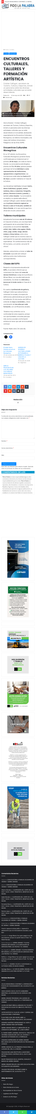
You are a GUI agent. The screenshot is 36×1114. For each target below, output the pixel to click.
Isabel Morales (5, 897)
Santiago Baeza (6, 969)
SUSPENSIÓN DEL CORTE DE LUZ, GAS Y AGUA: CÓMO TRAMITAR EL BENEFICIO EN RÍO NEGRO (17, 892)
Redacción (6, 95)
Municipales (13, 53)
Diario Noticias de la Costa (11, 1087)
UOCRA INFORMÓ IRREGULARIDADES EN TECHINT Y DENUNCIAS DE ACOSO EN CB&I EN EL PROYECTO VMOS (17, 1007)
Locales (12, 49)
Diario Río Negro (8, 1084)
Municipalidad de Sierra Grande (12, 1090)
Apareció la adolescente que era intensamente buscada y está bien (16, 930)
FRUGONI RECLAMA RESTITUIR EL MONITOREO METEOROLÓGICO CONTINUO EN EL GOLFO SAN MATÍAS (16, 1054)
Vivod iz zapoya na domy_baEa (10, 928)
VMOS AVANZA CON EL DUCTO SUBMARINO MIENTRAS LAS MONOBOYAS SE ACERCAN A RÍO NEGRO (16, 993)
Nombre (4, 441)
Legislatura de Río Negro (10, 1093)
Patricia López (5, 911)
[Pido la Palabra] (18, 8)
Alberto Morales (6, 890)
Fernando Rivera (6, 904)
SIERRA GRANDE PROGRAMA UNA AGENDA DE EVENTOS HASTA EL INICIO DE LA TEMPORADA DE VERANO (16, 1000)
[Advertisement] (18, 29)
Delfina (3, 957)
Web (2, 455)
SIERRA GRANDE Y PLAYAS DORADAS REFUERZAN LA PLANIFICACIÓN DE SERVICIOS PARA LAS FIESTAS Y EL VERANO (15, 944)
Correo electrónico (7, 448)
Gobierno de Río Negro (10, 1096)
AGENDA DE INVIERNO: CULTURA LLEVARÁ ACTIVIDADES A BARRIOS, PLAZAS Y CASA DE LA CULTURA (24, 353)
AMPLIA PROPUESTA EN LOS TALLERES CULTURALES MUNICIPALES (8, 369)
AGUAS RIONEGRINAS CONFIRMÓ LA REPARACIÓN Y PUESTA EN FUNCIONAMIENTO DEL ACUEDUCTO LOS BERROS (17, 986)
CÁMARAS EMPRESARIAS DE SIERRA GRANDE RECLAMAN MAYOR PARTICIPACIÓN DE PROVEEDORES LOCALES (17, 1042)
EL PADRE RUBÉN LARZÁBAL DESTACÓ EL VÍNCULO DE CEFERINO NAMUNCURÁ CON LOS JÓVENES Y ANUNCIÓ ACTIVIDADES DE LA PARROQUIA (17, 1035)
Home (7, 49)
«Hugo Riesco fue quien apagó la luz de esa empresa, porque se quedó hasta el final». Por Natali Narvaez (16, 937)
